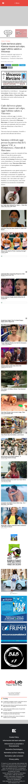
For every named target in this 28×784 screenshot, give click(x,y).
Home (2, 41)
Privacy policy (14, 759)
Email (11, 67)
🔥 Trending (4, 698)
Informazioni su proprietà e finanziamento (14, 745)
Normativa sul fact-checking (14, 752)
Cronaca (8, 41)
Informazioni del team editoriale (14, 740)
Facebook (8, 65)
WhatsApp (15, 65)
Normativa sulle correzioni (14, 756)
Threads (4, 67)
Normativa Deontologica (14, 749)
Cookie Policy (14, 737)
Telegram (23, 65)
